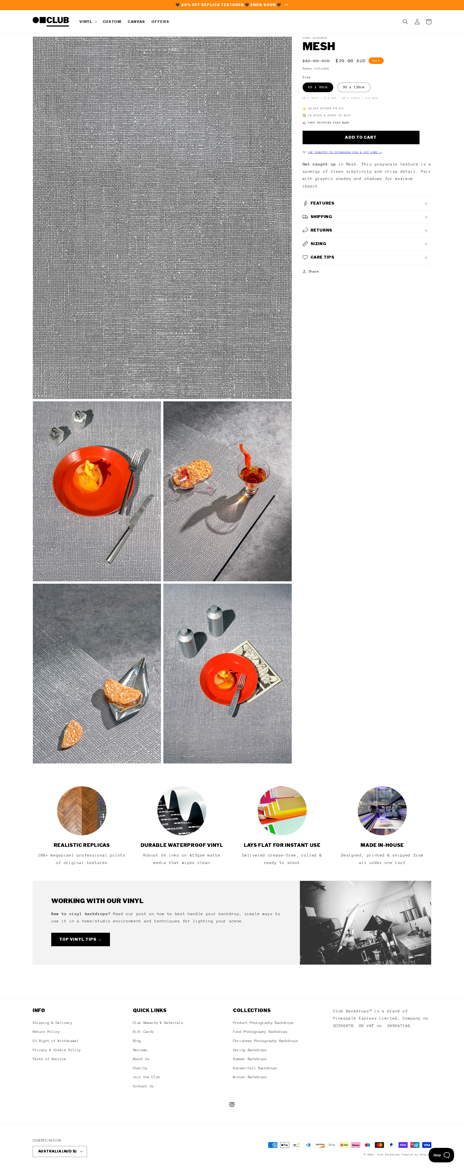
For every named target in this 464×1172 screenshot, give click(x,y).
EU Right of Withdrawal (56, 1041)
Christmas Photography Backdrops (265, 1041)
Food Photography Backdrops (260, 1032)
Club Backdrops (388, 1154)
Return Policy (46, 1032)
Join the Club (146, 1077)
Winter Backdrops (250, 1077)
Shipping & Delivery (52, 1023)
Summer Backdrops (250, 1059)
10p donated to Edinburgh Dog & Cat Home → (345, 152)
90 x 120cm (354, 87)
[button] (87, 21)
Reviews (140, 1050)
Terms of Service (49, 1059)
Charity (140, 1068)
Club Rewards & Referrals (158, 1023)
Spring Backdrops (250, 1050)
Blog (137, 1041)
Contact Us (143, 1086)
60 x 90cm (318, 87)
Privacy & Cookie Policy (57, 1050)
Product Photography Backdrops (263, 1023)
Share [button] (314, 271)
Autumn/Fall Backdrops (255, 1068)
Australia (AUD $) (57, 1151)
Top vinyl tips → (80, 939)
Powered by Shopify (416, 1154)
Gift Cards (143, 1032)
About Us (141, 1059)
